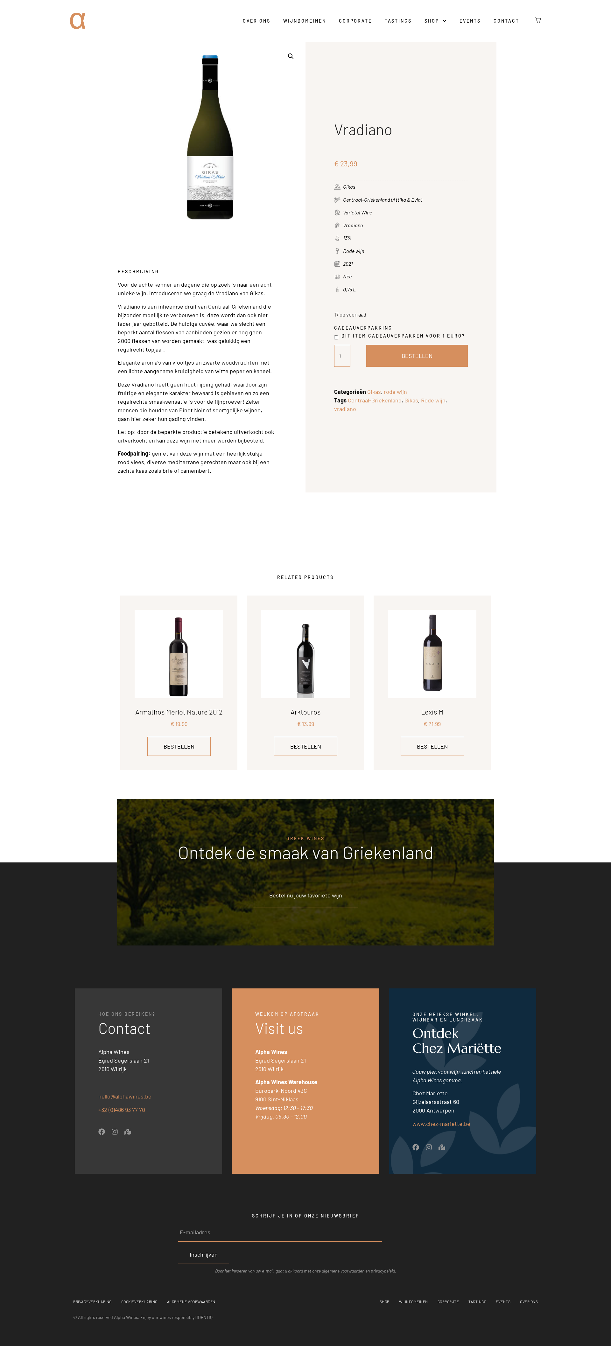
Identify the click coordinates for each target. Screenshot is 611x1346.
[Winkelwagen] (533, 20)
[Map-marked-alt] (127, 1131)
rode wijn (395, 391)
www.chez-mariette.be (441, 1123)
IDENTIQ (205, 1317)
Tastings (398, 21)
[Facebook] (101, 1131)
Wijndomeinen (304, 21)
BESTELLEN (417, 355)
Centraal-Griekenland (375, 400)
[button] (291, 56)
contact (506, 21)
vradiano (345, 408)
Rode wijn (433, 400)
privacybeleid (383, 1270)
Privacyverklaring (92, 1301)
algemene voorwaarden (343, 1270)
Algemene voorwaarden (191, 1301)
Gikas (374, 391)
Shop (432, 21)
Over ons (256, 21)
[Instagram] (114, 1131)
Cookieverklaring (139, 1301)
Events (470, 21)
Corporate (355, 21)
